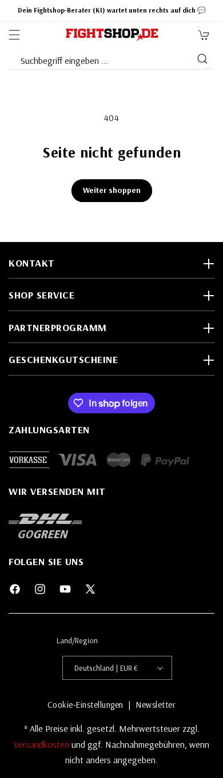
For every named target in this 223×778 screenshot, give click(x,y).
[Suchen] (202, 58)
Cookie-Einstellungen (85, 704)
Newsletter (156, 704)
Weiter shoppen (112, 190)
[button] (14, 34)
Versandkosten (42, 744)
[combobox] (99, 58)
